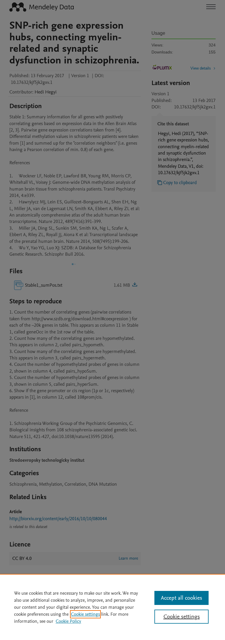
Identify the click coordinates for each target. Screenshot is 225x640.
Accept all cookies (181, 598)
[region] (112, 607)
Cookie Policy (68, 621)
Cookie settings (85, 614)
